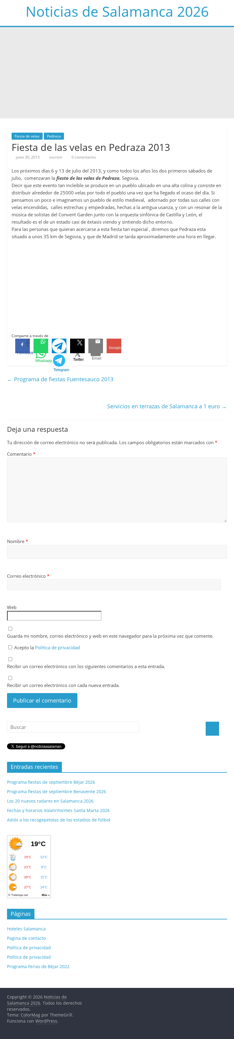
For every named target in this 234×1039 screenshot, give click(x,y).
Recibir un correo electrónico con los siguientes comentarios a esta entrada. (86, 666)
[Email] (95, 346)
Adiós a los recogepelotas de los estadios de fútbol (58, 820)
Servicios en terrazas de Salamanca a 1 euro (167, 406)
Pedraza (54, 136)
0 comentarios (83, 157)
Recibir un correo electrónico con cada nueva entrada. (63, 685)
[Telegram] (59, 346)
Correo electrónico (28, 576)
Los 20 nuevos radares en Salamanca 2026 (50, 801)
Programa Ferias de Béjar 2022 (38, 966)
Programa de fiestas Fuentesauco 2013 (60, 379)
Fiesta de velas (27, 136)
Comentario (21, 454)
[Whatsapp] (41, 346)
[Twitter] (77, 346)
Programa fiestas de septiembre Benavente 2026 (56, 791)
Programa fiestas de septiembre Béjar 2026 (51, 782)
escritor (56, 157)
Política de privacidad (57, 647)
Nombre (17, 541)
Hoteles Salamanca (26, 929)
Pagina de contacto (26, 938)
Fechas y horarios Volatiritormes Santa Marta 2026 (58, 810)
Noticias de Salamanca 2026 (117, 11)
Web (11, 607)
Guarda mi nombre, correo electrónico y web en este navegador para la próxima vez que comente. (110, 636)
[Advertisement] (117, 72)
